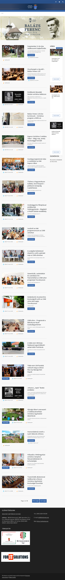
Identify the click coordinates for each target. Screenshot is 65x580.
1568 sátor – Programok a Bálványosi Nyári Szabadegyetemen (36, 322)
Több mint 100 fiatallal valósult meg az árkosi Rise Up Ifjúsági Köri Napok (35, 368)
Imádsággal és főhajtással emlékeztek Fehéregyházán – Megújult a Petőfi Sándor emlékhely (37, 208)
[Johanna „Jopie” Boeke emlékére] (13, 393)
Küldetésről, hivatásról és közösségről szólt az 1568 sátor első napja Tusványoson (36, 300)
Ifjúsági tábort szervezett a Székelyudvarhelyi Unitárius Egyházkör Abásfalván (36, 412)
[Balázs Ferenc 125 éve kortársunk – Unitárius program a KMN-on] (13, 119)
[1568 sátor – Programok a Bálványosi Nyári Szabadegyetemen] (13, 325)
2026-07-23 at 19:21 (8, 287)
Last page (43, 501)
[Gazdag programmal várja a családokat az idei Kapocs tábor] (13, 164)
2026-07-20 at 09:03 (8, 333)
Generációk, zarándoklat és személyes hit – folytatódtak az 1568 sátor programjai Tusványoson (37, 276)
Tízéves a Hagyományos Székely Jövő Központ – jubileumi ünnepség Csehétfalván (36, 184)
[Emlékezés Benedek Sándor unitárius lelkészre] (13, 97)
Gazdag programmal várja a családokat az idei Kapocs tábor (36, 161)
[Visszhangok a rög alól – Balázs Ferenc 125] (13, 74)
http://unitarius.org (42, 521)
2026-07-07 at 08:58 (8, 491)
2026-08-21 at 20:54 (34, 80)
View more (59, 48)
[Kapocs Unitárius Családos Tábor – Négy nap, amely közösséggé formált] (13, 141)
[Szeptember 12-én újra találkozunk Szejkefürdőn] (13, 51)
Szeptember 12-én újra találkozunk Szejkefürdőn (36, 47)
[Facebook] (56, 2)
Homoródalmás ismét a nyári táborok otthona (35, 433)
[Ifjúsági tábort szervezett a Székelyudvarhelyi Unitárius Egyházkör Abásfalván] (13, 414)
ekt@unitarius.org (43, 517)
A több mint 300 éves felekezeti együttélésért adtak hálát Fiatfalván (36, 345)
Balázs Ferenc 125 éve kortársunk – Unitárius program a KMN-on (35, 116)
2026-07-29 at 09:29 (8, 172)
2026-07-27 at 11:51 (8, 219)
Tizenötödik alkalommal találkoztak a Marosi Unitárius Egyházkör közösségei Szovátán (36, 480)
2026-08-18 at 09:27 (8, 104)
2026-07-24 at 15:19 (8, 264)
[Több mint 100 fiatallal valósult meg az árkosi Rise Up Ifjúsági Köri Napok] (13, 370)
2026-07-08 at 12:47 (34, 443)
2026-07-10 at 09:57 (18, 378)
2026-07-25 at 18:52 (8, 241)
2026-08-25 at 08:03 (34, 57)
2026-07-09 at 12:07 (8, 400)
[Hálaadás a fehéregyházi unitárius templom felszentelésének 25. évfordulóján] (13, 460)
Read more (31, 55)
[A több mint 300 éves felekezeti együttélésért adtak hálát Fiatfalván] (13, 348)
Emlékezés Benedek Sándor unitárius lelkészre (36, 93)
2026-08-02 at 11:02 (8, 149)
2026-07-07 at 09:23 (18, 467)
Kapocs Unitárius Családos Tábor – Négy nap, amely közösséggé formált (37, 138)
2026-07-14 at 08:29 (8, 356)
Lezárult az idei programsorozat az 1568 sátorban (36, 230)
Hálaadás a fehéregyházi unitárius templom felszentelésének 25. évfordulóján (36, 458)
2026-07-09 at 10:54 (18, 422)
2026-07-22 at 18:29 (8, 311)
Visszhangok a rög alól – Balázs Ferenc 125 (36, 70)
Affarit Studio (12, 577)
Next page (36, 501)
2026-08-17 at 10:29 (8, 127)
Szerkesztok (7, 60)
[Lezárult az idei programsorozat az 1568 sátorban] (13, 233)
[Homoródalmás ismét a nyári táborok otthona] (13, 437)
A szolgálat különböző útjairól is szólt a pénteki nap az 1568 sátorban (36, 253)
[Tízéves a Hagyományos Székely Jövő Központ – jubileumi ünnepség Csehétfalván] (13, 186)
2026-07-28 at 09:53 (8, 195)
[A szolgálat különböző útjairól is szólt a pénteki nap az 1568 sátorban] (13, 256)
